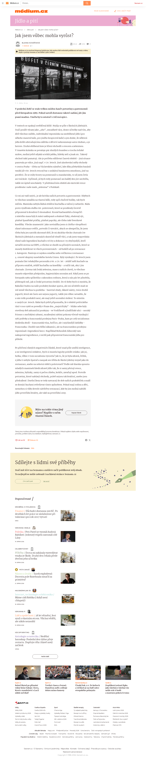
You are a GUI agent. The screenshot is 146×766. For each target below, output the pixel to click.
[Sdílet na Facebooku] (86, 440)
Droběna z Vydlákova (25, 507)
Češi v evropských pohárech (100, 730)
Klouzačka (79, 734)
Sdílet (83, 44)
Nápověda (65, 749)
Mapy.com (51, 730)
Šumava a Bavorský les (100, 716)
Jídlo (32, 448)
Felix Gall (37, 722)
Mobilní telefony (42, 737)
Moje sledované (101, 11)
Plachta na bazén (51, 734)
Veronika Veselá (22, 528)
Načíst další (45, 656)
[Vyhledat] (87, 3)
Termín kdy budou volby (23, 719)
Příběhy (19, 553)
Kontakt (73, 749)
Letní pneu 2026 (118, 710)
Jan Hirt (37, 716)
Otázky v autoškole (119, 722)
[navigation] (3, 3)
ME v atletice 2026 (60, 719)
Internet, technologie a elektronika (34, 595)
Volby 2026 (18, 710)
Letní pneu (79, 737)
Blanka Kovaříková (31, 43)
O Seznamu (38, 749)
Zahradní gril (105, 734)
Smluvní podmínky (52, 749)
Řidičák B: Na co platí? (120, 719)
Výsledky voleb (20, 716)
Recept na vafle (79, 722)
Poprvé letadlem (98, 713)
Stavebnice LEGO (55, 737)
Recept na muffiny (80, 713)
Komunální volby (20, 725)
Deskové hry (88, 737)
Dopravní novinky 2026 (120, 716)
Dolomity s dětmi (99, 725)
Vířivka (113, 734)
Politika (19, 532)
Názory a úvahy (23, 574)
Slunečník (71, 734)
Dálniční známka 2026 (120, 713)
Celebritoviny (21, 549)
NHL (55, 725)
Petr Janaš (24, 570)
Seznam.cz (138, 3)
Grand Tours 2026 (40, 725)
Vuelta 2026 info (40, 710)
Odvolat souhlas (114, 749)
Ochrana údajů (84, 749)
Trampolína (62, 734)
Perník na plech (79, 725)
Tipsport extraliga (60, 716)
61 (90, 44)
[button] (53, 78)
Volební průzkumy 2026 (23, 713)
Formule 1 (57, 722)
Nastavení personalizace (72, 752)
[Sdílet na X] (90, 440)
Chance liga (58, 710)
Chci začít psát (124, 11)
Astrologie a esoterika (26, 636)
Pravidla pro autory (99, 749)
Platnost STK (117, 725)
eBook (75, 44)
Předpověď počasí (62, 730)
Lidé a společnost (24, 616)
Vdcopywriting (22, 632)
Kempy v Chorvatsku (100, 710)
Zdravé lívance (78, 716)
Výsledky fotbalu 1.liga (61, 713)
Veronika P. (20, 611)
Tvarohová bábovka (80, 719)
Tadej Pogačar (39, 719)
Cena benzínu (85, 730)
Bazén (42, 734)
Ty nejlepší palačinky (80, 710)
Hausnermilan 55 (23, 590)
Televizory (97, 737)
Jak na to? (46, 481)
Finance (19, 511)
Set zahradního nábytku (92, 734)
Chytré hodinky (106, 737)
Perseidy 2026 (74, 730)
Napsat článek (76, 413)
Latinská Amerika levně (101, 722)
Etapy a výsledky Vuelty (42, 713)
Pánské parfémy (118, 737)
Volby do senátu (20, 722)
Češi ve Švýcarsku (99, 719)
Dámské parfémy (68, 737)
